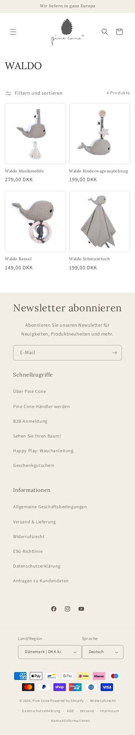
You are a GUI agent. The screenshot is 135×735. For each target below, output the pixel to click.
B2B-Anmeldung (30, 421)
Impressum (109, 710)
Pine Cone (40, 700)
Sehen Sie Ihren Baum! (37, 436)
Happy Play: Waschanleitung (43, 451)
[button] (13, 32)
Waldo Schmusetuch (89, 258)
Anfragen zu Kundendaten (41, 581)
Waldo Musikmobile (24, 170)
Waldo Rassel (18, 258)
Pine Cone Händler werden (41, 406)
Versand (87, 710)
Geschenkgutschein (33, 465)
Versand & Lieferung (34, 522)
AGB (70, 710)
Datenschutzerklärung (37, 566)
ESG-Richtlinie (28, 551)
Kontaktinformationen (70, 720)
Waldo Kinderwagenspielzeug (98, 170)
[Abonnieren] (114, 352)
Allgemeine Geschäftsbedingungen (50, 507)
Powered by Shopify (67, 700)
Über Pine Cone (29, 391)
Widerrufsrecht (29, 536)
